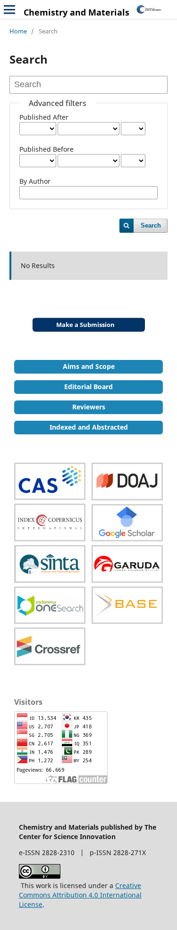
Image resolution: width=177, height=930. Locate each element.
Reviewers (88, 406)
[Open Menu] (9, 9)
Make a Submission (85, 324)
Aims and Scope (89, 366)
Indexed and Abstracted (89, 427)
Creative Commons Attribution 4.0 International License (80, 895)
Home (18, 31)
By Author (35, 181)
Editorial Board (88, 386)
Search (151, 225)
